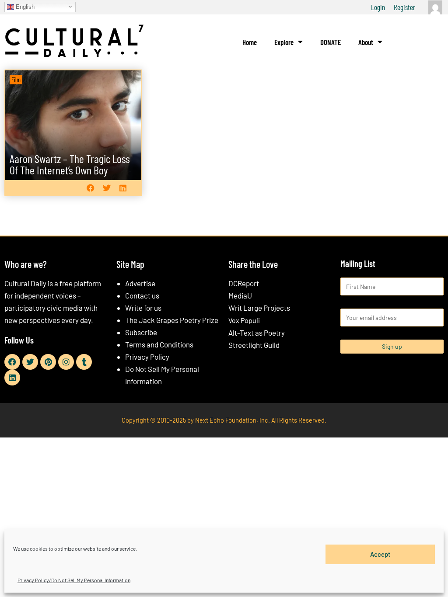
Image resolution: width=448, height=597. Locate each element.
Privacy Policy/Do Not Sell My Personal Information (74, 580)
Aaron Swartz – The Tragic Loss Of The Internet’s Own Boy (70, 164)
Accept (380, 554)
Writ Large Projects (259, 307)
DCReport (243, 283)
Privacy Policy (147, 356)
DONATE (330, 42)
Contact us (142, 295)
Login (378, 7)
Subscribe (141, 332)
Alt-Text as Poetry (256, 332)
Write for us (143, 307)
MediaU (240, 295)
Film (16, 79)
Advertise (140, 283)
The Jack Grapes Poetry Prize (171, 320)
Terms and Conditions (159, 344)
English (24, 6)
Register (404, 7)
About (365, 42)
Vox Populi (244, 320)
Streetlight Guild (254, 344)
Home (249, 42)
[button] (91, 188)
